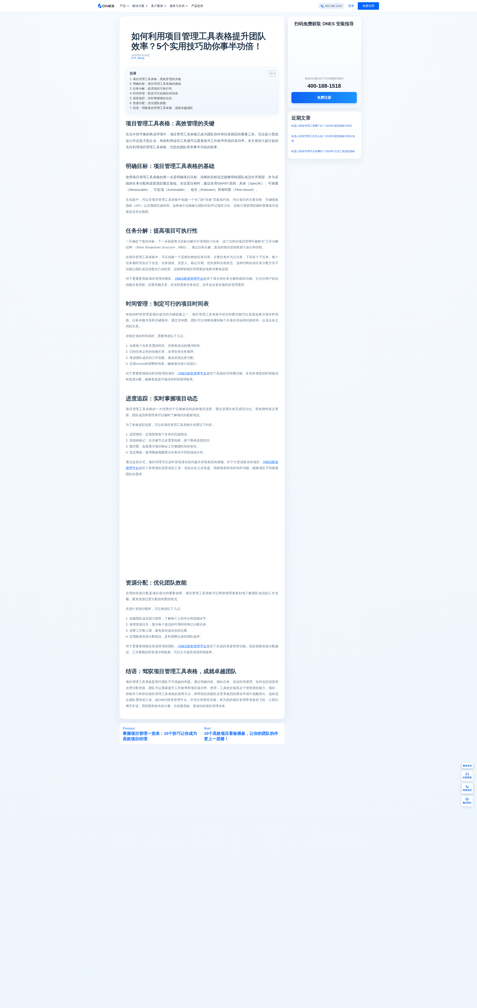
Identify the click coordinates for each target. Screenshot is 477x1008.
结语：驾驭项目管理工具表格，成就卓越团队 (163, 107)
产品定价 (197, 5)
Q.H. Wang (137, 58)
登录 (351, 5)
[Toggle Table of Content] (270, 73)
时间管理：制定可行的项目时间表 (155, 93)
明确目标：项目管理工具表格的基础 (157, 83)
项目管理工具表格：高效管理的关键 (157, 79)
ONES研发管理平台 (189, 278)
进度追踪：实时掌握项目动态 (152, 98)
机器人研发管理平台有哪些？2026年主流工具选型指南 (323, 151)
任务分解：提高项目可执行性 (152, 88)
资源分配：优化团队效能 (149, 103)
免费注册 (324, 97)
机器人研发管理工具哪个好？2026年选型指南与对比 (321, 125)
